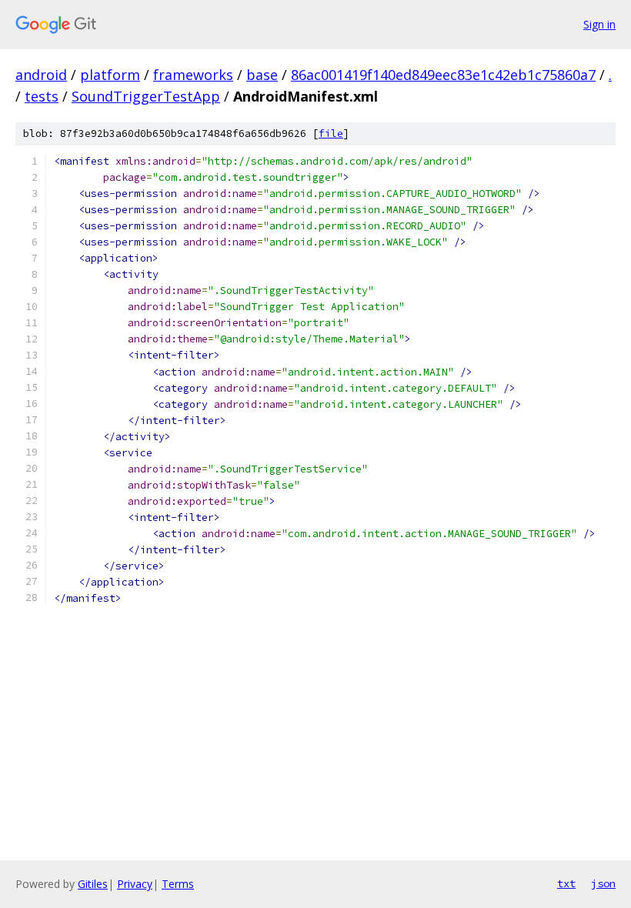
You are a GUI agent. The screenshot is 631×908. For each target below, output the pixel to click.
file (331, 133)
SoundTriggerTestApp (146, 96)
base (262, 74)
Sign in (599, 24)
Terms (178, 883)
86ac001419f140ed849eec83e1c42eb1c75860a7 (443, 74)
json (603, 883)
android (41, 74)
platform (110, 74)
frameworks (193, 74)
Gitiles (93, 883)
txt (566, 883)
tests (41, 96)
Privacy (134, 883)
